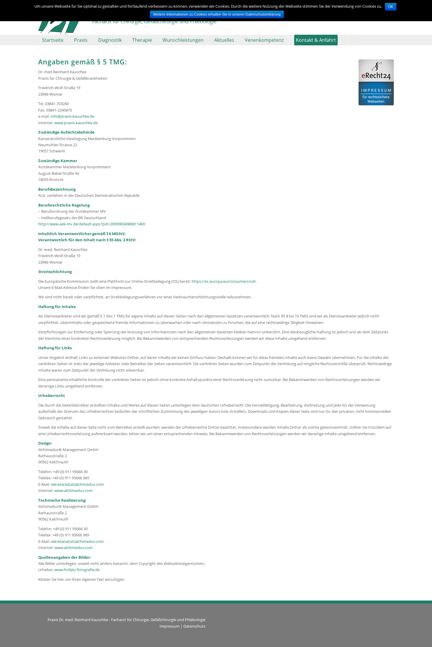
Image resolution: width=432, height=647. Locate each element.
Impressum (170, 626)
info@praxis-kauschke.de (72, 116)
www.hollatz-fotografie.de (77, 569)
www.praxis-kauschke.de (76, 122)
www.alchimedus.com (73, 490)
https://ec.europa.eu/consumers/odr (224, 281)
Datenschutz (194, 626)
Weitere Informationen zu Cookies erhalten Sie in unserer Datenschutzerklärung (217, 14)
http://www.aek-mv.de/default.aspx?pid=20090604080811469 (91, 224)
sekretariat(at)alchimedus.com (77, 484)
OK (390, 7)
